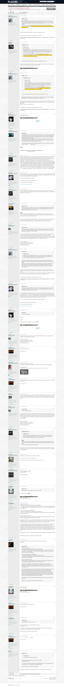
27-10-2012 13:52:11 (23, 502)
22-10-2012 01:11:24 (23, 73)
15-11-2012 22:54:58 (23, 635)
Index (25, 6)
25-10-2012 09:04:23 (23, 224)
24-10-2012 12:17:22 (23, 172)
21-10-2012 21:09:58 (23, 42)
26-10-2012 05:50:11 (23, 428)
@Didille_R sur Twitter (8, 499)
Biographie (18, 4)
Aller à (9, 677)
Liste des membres (30, 6)
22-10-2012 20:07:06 (23, 130)
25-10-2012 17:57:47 (23, 347)
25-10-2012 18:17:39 (23, 378)
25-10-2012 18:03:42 (23, 362)
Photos (47, 4)
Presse (44, 4)
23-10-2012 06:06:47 (23, 155)
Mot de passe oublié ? (50, 2)
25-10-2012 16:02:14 (23, 334)
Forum (13, 4)
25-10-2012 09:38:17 (23, 248)
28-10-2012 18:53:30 (23, 602)
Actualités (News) (24, 12)
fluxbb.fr (54, 679)
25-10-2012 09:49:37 (23, 283)
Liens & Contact (17, 685)
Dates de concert (24, 4)
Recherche (37, 6)
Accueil (9, 4)
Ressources (52, 4)
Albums (30, 4)
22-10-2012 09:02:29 (23, 114)
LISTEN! (37, 121)
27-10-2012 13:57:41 (23, 539)
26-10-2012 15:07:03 (23, 454)
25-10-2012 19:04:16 (23, 393)
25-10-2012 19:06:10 (23, 406)
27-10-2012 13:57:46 (23, 586)
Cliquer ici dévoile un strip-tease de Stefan (26, 184)
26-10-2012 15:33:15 (23, 469)
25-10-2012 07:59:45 (23, 203)
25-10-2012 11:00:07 (23, 310)
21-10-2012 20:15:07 (23, 15)
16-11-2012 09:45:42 (23, 650)
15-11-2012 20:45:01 (23, 617)
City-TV (34, 6)
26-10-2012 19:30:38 (23, 486)
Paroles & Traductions (36, 4)
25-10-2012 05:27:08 (23, 189)
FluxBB (55, 677)
